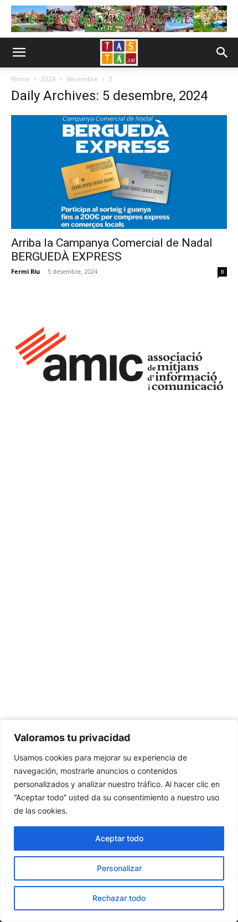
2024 (48, 79)
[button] (19, 52)
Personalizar (119, 868)
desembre (82, 79)
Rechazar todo (119, 898)
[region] (119, 821)
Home (20, 79)
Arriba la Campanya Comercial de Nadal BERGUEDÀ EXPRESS (112, 249)
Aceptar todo (119, 838)
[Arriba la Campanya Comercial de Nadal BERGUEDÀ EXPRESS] (119, 171)
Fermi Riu (25, 271)
